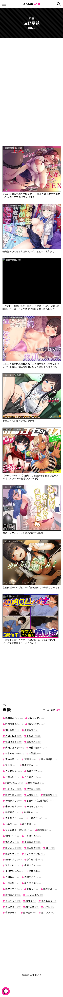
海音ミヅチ (35, 771)
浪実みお (36, 871)
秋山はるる (13, 741)
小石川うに (32, 865)
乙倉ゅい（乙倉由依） (40, 800)
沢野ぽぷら (13, 788)
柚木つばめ (14, 723)
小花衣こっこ (38, 818)
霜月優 (31, 900)
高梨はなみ (36, 782)
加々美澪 (32, 906)
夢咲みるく (13, 906)
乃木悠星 (12, 883)
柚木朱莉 (44, 830)
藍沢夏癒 (29, 824)
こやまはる (13, 771)
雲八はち (34, 788)
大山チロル (13, 735)
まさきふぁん (34, 894)
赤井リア (47, 912)
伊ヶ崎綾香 (49, 759)
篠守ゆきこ (13, 794)
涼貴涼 (30, 759)
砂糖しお (31, 812)
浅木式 (11, 765)
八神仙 (48, 906)
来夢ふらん (13, 806)
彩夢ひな (11, 912)
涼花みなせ (36, 723)
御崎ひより (13, 800)
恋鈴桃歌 (12, 759)
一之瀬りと (35, 806)
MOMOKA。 (14, 782)
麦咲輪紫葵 (32, 841)
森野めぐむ (32, 877)
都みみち (12, 841)
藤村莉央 (34, 741)
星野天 (32, 888)
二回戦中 (12, 877)
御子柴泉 (12, 729)
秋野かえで (36, 718)
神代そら (12, 835)
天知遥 (35, 753)
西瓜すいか (30, 765)
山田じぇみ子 (14, 747)
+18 (31, 4)
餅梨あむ (34, 735)
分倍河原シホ (38, 747)
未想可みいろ (14, 871)
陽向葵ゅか (14, 718)
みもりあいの (14, 753)
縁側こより (13, 859)
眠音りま (12, 853)
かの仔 (11, 824)
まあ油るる (48, 900)
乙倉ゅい (12, 777)
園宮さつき (13, 847)
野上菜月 (50, 794)
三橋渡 (32, 794)
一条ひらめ (32, 835)
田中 (50, 847)
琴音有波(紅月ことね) (19, 830)
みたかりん (13, 900)
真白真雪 (34, 847)
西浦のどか (13, 894)
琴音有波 (12, 812)
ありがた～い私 (34, 853)
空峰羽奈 (29, 912)
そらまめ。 (32, 777)
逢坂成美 (31, 729)
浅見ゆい (12, 865)
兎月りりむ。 (14, 818)
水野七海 (50, 888)
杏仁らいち (35, 859)
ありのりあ (32, 883)
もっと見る (49, 710)
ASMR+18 (35, 975)
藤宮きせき (13, 888)
